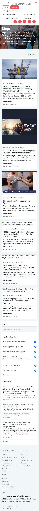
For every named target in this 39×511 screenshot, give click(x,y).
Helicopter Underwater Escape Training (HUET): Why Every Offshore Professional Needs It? (18, 267)
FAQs (3, 493)
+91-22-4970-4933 (12, 18)
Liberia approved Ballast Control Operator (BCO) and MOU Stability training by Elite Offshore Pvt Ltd (17, 88)
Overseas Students (26, 460)
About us (4, 478)
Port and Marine (7, 460)
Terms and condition (8, 487)
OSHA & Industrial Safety (9, 457)
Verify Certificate (26, 466)
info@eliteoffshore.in (11, 11)
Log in (6, 7)
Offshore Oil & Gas (7, 454)
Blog (22, 454)
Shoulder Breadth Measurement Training (16, 202)
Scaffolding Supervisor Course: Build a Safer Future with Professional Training (19, 300)
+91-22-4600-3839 (25, 18)
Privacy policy (6, 484)
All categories (7, 375)
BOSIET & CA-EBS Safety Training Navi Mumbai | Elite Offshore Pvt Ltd (19, 151)
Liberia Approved (7, 463)
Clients (23, 457)
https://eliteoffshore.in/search (8, 2)
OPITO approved (7, 471)
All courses (24, 463)
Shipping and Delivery (8, 490)
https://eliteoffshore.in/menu (4, 2)
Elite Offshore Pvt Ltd (17, 83)
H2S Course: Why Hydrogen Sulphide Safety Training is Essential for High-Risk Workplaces (18, 234)
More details (7, 101)
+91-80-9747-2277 (30, 15)
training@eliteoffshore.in (11, 15)
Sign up (14, 7)
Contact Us (5, 481)
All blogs (5, 441)
